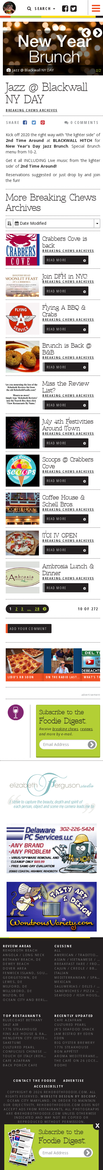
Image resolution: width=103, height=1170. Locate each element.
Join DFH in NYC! (64, 276)
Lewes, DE (13, 982)
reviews (86, 729)
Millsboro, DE (17, 991)
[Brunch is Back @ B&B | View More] (21, 357)
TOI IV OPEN (59, 535)
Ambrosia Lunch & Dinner (68, 570)
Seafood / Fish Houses (78, 995)
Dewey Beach (16, 964)
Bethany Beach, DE (22, 960)
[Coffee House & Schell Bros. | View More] (21, 509)
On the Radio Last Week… (64, 677)
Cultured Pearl (19, 1047)
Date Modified (32, 223)
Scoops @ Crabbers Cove (67, 463)
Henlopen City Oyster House (32, 1038)
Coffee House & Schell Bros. (63, 501)
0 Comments (84, 122)
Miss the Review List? (65, 387)
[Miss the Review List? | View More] (21, 395)
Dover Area (15, 968)
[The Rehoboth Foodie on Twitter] (73, 8)
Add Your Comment (28, 628)
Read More (57, 259)
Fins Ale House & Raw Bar (29, 1034)
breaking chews (65, 729)
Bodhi (60, 1065)
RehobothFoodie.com (65, 1092)
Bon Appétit (66, 1051)
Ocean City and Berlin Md (29, 1000)
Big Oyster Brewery (74, 1043)
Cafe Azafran (17, 1061)
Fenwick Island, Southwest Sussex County (47, 973)
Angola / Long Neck (24, 955)
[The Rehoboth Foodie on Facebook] (65, 8)
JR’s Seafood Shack (74, 1029)
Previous (87, 31)
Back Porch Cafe (20, 1065)
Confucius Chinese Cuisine (31, 1051)
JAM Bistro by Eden (74, 1034)
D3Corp (88, 1096)
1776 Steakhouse (20, 1029)
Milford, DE (15, 986)
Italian (61, 973)
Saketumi (12, 1043)
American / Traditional (78, 955)
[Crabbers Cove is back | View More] (21, 250)
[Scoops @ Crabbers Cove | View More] (21, 471)
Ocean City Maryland (28, 1101)
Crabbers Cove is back (64, 242)
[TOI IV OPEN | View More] (21, 543)
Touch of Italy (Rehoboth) (30, 1056)
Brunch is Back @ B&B (66, 349)
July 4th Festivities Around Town (67, 425)
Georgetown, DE (20, 978)
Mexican (62, 982)
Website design (57, 1096)
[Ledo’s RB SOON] (25, 660)
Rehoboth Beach (20, 950)
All (57, 950)
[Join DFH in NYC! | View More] (21, 284)
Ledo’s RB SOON (21, 677)
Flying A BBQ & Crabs (64, 311)
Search (42, 8)
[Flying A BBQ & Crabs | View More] (21, 319)
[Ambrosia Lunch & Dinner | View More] (21, 577)
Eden (59, 1038)
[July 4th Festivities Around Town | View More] (21, 433)
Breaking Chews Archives (32, 110)
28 (37, 608)
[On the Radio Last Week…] (63, 660)
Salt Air (11, 1025)
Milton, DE (14, 995)
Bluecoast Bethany (23, 1020)
